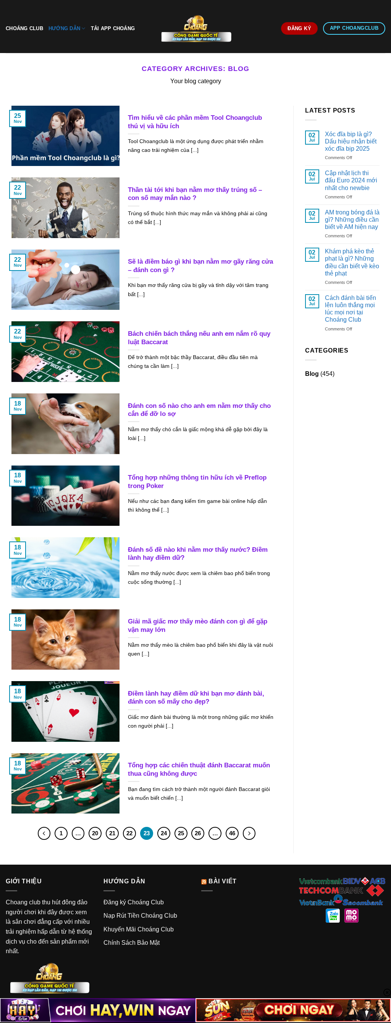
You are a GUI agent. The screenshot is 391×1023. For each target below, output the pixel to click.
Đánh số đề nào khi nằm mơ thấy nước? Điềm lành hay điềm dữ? (198, 554)
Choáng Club (24, 28)
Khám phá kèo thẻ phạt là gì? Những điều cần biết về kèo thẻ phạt (352, 262)
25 (181, 833)
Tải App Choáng (113, 28)
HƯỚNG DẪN (64, 28)
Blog (312, 374)
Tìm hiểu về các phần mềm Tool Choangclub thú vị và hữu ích (195, 122)
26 (198, 833)
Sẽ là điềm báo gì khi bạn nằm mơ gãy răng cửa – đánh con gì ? (200, 266)
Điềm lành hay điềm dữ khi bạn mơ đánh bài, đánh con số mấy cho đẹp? (196, 698)
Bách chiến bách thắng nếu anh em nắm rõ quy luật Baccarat (199, 338)
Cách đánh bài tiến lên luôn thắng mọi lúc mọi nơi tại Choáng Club (350, 309)
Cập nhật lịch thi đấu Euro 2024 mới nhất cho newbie (351, 180)
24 (164, 833)
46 (232, 833)
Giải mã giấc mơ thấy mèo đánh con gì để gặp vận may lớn (197, 625)
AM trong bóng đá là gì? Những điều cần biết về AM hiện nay (352, 219)
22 (129, 833)
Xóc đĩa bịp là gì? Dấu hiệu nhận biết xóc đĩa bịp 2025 (350, 141)
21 (112, 833)
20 (95, 833)
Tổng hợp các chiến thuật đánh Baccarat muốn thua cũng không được (199, 769)
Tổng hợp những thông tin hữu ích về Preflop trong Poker (197, 482)
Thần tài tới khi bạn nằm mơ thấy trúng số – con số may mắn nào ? (195, 194)
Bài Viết (222, 881)
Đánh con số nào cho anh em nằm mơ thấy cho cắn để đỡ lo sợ (199, 410)
